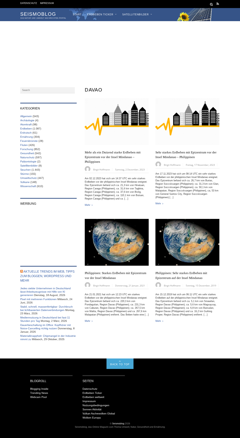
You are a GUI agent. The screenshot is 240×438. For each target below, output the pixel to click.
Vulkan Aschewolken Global (98, 413)
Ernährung (26, 136)
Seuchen (25, 169)
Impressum (47, 3)
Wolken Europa (91, 417)
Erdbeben (26, 128)
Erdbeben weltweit (93, 397)
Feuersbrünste (29, 140)
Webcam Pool (38, 397)
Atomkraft (26, 124)
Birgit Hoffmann (101, 169)
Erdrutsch (26, 132)
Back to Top (120, 364)
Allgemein (26, 116)
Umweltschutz (28, 177)
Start (77, 14)
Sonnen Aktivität (91, 409)
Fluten (24, 145)
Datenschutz (28, 3)
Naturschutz (27, 157)
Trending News (39, 392)
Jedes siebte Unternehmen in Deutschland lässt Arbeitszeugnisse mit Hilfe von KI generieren (45, 292)
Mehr (87, 205)
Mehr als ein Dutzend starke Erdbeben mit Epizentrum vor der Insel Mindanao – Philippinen (113, 157)
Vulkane (25, 182)
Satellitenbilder (135, 14)
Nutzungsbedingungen (95, 405)
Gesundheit (27, 153)
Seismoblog (118, 423)
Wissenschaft (28, 186)
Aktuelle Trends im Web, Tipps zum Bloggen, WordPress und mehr (47, 276)
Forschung (26, 149)
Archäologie (27, 120)
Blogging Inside (39, 388)
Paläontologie (28, 161)
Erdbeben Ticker (100, 14)
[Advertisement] (120, 49)
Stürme (24, 173)
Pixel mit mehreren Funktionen (38, 299)
